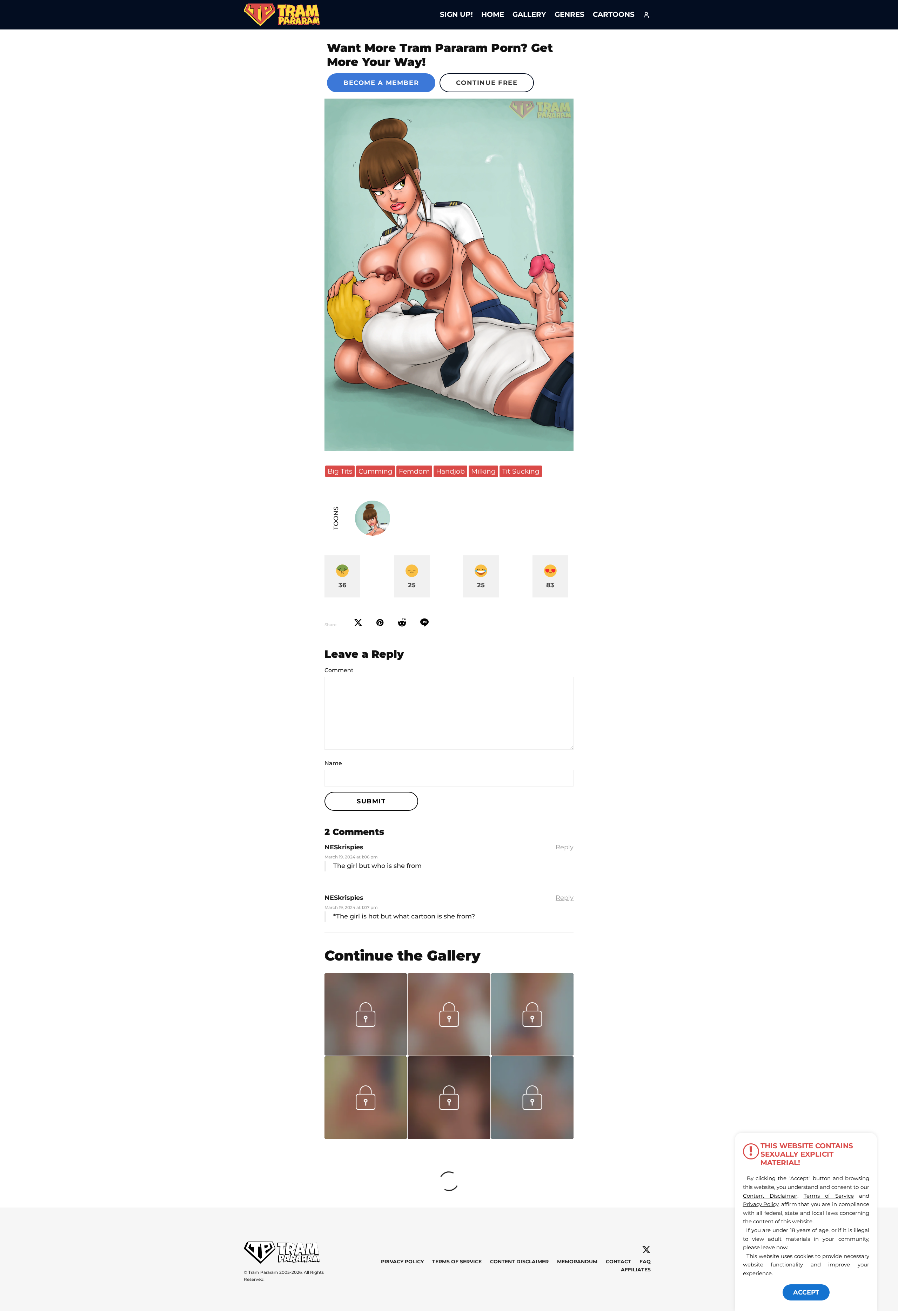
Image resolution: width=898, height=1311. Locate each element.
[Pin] (380, 622)
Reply (565, 847)
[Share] (424, 622)
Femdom (414, 471)
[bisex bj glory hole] (532, 1136)
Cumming (375, 471)
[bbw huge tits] (365, 1136)
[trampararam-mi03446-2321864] (449, 1053)
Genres (569, 14)
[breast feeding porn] (449, 275)
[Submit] (402, 622)
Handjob (450, 471)
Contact (618, 1261)
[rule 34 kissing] (532, 1053)
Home (492, 14)
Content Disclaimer (519, 1261)
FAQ (645, 1261)
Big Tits (340, 471)
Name (333, 763)
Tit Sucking (521, 471)
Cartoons (614, 14)
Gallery (529, 14)
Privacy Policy (402, 1261)
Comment (339, 670)
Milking (483, 471)
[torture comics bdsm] (449, 1136)
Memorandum (577, 1261)
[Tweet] (358, 622)
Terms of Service (457, 1261)
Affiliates (636, 1269)
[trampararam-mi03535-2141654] (365, 1053)
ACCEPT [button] (806, 1292)
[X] (646, 1249)
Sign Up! (456, 14)
